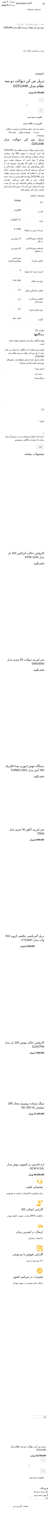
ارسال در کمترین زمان (29, 1231)
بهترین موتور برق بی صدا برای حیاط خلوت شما (26, 1399)
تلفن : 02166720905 (37, 1312)
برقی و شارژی (31, 24)
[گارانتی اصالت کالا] (39, 1203)
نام (42, 409)
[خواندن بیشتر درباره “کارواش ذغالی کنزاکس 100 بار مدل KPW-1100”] (41, 548)
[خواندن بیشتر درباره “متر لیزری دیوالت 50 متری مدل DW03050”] (41, 654)
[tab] (36, 132)
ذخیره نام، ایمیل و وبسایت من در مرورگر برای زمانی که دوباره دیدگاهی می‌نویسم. (24, 438)
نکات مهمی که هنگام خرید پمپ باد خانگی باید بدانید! (24, 1394)
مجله (44, 1342)
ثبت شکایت (41, 1348)
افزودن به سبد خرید (35, 117)
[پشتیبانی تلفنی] (39, 1181)
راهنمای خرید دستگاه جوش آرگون (31, 1408)
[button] (41, 824)
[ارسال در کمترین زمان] (39, 1226)
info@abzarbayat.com (36, 1323)
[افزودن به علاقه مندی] (27, 548)
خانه (42, 24)
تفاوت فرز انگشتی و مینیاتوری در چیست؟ (28, 1404)
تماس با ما (41, 1331)
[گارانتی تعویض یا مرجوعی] (39, 1248)
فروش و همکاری (39, 1353)
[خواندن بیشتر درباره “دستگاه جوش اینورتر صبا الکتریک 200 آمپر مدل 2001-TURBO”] (41, 761)
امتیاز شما (39, 369)
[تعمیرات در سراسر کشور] (39, 1271)
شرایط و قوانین (39, 1367)
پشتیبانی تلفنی (34, 1187)
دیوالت (8, 129)
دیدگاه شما (39, 378)
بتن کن (20, 24)
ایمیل (41, 421)
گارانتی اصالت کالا (32, 1209)
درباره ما (42, 1337)
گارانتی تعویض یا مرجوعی (28, 1254)
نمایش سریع (34, 548)
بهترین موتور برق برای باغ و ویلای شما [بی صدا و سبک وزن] (26, 1387)
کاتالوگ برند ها (40, 1372)
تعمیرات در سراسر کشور (28, 1276)
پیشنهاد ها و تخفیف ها (37, 1378)
